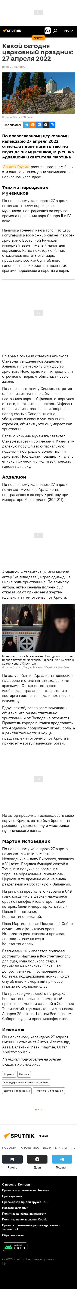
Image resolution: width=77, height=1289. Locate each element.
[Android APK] (15, 1247)
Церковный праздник (17, 1090)
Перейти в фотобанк (57, 667)
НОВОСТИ (9, 1148)
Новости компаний (15, 1208)
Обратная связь (13, 1235)
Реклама (43, 1190)
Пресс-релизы (12, 1196)
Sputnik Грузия (16, 166)
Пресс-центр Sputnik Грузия (21, 1202)
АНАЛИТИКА (30, 1148)
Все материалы (55, 1148)
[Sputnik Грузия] (13, 32)
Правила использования (19, 1190)
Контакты (24, 1184)
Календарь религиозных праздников (26, 1082)
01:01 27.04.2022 (13, 67)
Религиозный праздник (49, 1090)
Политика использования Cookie (24, 1219)
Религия (24, 1074)
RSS (46, 1202)
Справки (9, 1074)
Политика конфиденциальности (24, 1213)
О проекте (9, 1184)
